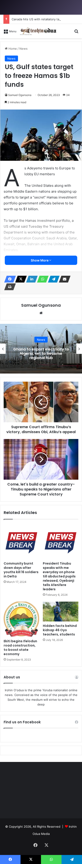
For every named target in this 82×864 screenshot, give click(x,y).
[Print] (8, 286)
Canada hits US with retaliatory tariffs (38, 19)
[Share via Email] (63, 279)
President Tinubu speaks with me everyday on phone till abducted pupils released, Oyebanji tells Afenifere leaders (59, 576)
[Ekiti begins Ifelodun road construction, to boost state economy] (21, 619)
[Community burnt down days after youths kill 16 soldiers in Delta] (21, 541)
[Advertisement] (41, 81)
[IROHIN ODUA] (38, 31)
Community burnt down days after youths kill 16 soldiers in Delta (21, 570)
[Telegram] (52, 279)
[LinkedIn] (30, 279)
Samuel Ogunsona (41, 305)
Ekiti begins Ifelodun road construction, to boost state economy (20, 647)
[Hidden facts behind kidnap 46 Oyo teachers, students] (60, 611)
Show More (40, 260)
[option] (41, 349)
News (41, 339)
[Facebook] (8, 279)
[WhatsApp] (41, 279)
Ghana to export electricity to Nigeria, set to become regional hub (41, 353)
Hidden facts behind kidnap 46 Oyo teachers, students (60, 630)
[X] (19, 279)
